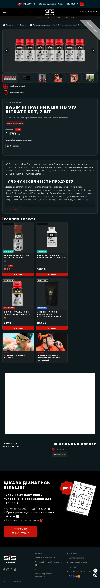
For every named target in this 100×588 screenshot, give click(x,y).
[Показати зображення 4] (58, 78)
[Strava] (11, 569)
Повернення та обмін (78, 562)
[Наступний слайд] (93, 50)
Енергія (23, 25)
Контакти (73, 553)
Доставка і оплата (76, 558)
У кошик (19, 274)
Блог (37, 569)
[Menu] (4, 11)
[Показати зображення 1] (10, 78)
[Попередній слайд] (6, 50)
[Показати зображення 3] (42, 78)
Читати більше (11, 209)
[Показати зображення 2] (26, 78)
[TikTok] (15, 569)
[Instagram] (7, 569)
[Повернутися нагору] (95, 566)
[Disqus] (50, 403)
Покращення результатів (44, 25)
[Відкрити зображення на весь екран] (93, 32)
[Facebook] (3, 569)
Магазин (38, 553)
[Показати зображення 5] (74, 78)
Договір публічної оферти (80, 571)
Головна (9, 25)
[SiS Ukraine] (9, 559)
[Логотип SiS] (50, 12)
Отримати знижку (59, 455)
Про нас (72, 567)
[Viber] (95, 575)
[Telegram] (95, 570)
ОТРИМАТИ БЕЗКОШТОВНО (20, 531)
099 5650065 (89, 11)
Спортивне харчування (45, 558)
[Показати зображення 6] (90, 78)
